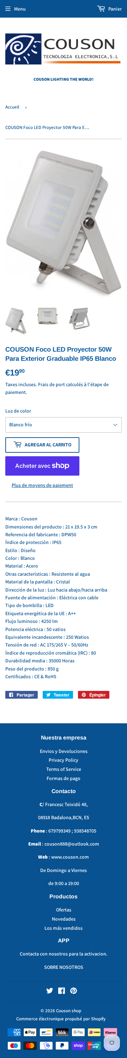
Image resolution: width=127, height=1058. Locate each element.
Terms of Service (63, 769)
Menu (20, 9)
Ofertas (63, 910)
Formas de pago (63, 778)
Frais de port (51, 384)
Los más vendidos (63, 928)
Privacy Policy (63, 760)
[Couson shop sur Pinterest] (73, 992)
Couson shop (68, 1011)
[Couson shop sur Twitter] (49, 992)
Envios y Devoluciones (63, 751)
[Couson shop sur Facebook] (61, 992)
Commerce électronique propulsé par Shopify (60, 1019)
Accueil (12, 107)
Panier (114, 9)
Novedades (63, 919)
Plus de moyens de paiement (42, 485)
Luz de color (18, 411)
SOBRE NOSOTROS (63, 967)
